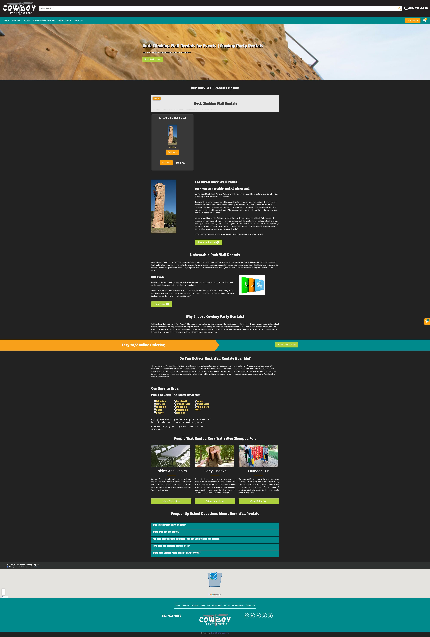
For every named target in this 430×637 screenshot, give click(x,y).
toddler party (268, 369)
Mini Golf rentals (172, 371)
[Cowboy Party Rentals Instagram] (264, 615)
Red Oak (180, 412)
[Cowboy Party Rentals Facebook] (246, 615)
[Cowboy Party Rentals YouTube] (258, 615)
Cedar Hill (161, 406)
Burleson (160, 404)
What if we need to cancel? (166, 531)
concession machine (222, 371)
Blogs (203, 605)
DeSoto (160, 412)
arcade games (262, 371)
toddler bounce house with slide (249, 369)
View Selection (171, 501)
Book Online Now (152, 59)
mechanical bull (217, 369)
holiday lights (203, 374)
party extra (235, 371)
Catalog (27, 20)
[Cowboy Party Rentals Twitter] (252, 615)
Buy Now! (160, 304)
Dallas (159, 409)
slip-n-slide (192, 374)
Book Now (166, 163)
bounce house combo (164, 369)
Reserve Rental (207, 242)
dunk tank (253, 371)
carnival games (185, 371)
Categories (195, 605)
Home (6, 20)
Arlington (161, 401)
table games (217, 374)
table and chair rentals (160, 377)
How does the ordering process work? (171, 546)
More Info (172, 147)
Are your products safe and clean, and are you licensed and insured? (186, 539)
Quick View (172, 152)
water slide (177, 369)
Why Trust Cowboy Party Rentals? (169, 525)
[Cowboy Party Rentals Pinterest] (270, 615)
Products (185, 605)
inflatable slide (208, 371)
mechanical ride (189, 369)
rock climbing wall (203, 369)
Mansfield (181, 406)
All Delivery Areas (202, 408)
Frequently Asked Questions (44, 20)
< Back (156, 98)
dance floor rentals (171, 374)
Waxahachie (203, 404)
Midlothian (182, 409)
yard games (196, 371)
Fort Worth (182, 401)
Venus (200, 401)
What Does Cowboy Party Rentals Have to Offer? (176, 552)
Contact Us (78, 20)
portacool (183, 374)
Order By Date (412, 20)
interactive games (158, 371)
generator (244, 371)
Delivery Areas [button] (64, 20)
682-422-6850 (171, 616)
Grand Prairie (183, 404)
